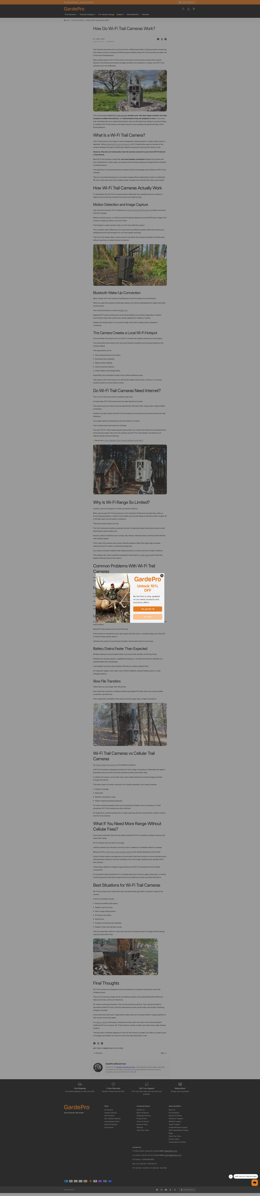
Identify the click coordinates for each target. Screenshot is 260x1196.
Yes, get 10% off (147, 609)
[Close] (161, 575)
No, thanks (148, 617)
